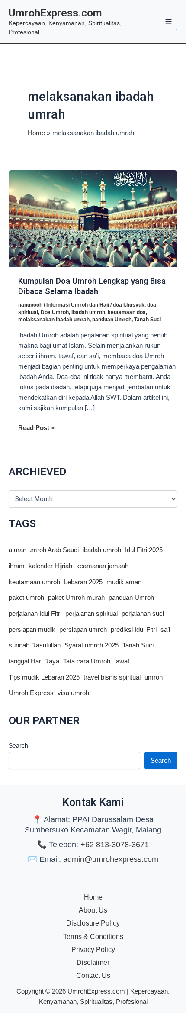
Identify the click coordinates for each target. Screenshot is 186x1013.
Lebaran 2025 (83, 582)
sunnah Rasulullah (35, 645)
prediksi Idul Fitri (134, 629)
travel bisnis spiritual (112, 677)
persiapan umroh (83, 629)
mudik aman (123, 582)
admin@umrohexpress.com (110, 859)
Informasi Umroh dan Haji (77, 305)
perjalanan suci (143, 613)
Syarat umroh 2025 (91, 645)
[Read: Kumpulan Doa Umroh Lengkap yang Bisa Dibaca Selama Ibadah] (93, 217)
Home (93, 897)
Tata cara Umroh (86, 661)
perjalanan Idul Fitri (35, 613)
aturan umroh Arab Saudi (44, 550)
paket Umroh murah (76, 597)
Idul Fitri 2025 (144, 550)
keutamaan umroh (34, 582)
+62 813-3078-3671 (114, 844)
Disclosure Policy (93, 923)
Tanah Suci (147, 320)
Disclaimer (93, 962)
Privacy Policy (93, 949)
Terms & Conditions (93, 936)
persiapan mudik (32, 629)
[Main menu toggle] (168, 21)
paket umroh (26, 597)
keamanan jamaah (102, 566)
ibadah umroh (88, 312)
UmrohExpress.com (55, 12)
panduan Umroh (111, 320)
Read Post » (36, 428)
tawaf (121, 661)
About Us (93, 910)
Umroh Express (31, 692)
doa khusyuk (128, 305)
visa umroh (73, 692)
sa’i (165, 629)
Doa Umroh (55, 312)
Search (18, 745)
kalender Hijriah (50, 566)
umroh (153, 677)
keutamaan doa (127, 312)
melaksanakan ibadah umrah (54, 320)
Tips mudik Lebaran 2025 (44, 677)
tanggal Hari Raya (34, 661)
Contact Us (93, 975)
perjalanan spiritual (91, 613)
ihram (17, 566)
